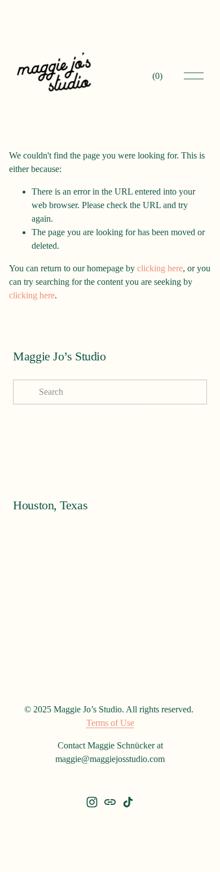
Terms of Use (110, 723)
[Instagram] (92, 802)
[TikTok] (128, 802)
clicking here (160, 268)
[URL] (110, 802)
